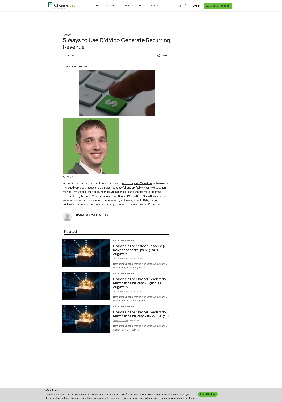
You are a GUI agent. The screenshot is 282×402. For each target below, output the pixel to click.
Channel (67, 35)
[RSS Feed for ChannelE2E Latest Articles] (180, 5)
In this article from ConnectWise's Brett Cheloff (123, 196)
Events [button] (96, 6)
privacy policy (160, 398)
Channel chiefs (123, 240)
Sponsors (128, 6)
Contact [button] (156, 6)
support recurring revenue (124, 204)
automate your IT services (137, 183)
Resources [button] (112, 6)
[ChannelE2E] (61, 5)
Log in (196, 5)
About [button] (142, 6)
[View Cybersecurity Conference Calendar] (185, 5)
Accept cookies (207, 394)
